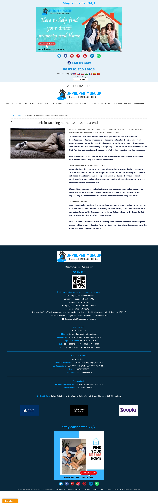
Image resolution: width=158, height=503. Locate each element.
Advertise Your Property (77, 103)
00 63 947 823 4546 (92, 347)
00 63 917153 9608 (91, 344)
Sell (26, 103)
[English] (75, 73)
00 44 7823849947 (98, 366)
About (14, 103)
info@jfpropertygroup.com (84, 319)
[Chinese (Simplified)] (99, 73)
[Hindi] (87, 73)
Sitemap (101, 489)
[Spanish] (95, 73)
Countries (93, 103)
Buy (20, 103)
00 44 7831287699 (82, 369)
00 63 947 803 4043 (71, 347)
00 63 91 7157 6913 (88, 340)
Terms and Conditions (74, 489)
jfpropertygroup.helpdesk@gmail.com (85, 337)
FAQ (84, 489)
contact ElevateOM (120, 489)
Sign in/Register (140, 103)
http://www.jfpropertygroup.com (79, 267)
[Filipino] (79, 73)
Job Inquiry (117, 103)
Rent (32, 103)
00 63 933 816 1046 (71, 344)
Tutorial (94, 489)
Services (39, 103)
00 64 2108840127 (88, 387)
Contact (127, 103)
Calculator (105, 103)
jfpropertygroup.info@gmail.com (83, 334)
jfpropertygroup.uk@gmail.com (89, 362)
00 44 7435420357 (79, 366)
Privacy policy (60, 489)
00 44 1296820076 (84, 372)
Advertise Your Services (54, 103)
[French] (91, 73)
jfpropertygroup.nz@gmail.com (89, 384)
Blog (19, 115)
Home (8, 103)
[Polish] (83, 73)
